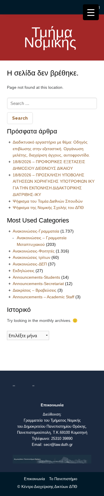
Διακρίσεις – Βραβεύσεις (34, 290)
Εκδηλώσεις (23, 270)
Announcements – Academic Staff (43, 297)
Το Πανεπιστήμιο (63, 479)
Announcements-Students (36, 277)
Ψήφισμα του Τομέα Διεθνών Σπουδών (48, 201)
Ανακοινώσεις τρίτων (31, 257)
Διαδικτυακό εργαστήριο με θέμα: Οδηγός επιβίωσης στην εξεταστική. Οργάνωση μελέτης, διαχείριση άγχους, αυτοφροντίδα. (51, 149)
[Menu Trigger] (91, 12)
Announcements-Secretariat (38, 283)
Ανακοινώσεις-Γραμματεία (36, 231)
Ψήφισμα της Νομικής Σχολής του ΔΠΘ (48, 207)
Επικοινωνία (34, 479)
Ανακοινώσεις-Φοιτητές (34, 251)
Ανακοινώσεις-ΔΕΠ (30, 264)
